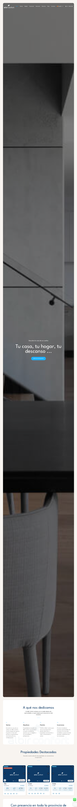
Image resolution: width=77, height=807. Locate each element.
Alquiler (26, 6)
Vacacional (31, 6)
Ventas (21, 6)
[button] (24, 773)
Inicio (17, 6)
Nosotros (44, 6)
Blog (48, 6)
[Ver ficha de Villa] (14, 773)
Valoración (38, 6)
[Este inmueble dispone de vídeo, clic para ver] (5, 780)
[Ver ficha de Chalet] (38, 773)
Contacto (53, 6)
